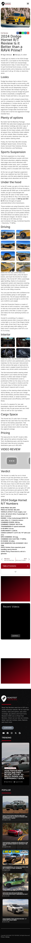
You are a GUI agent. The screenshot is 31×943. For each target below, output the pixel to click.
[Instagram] (11, 733)
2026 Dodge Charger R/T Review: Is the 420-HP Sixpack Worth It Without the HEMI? (15, 844)
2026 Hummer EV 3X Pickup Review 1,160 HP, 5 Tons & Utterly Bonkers (15, 867)
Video (13, 768)
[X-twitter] (15, 733)
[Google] (20, 733)
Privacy (3, 937)
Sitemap (7, 937)
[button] (27, 3)
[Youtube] (3, 733)
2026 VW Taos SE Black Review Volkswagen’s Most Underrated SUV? (15, 893)
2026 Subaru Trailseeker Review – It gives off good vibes (14, 919)
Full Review (4, 33)
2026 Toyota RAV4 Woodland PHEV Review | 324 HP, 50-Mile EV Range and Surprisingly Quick (14, 775)
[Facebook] (7, 733)
